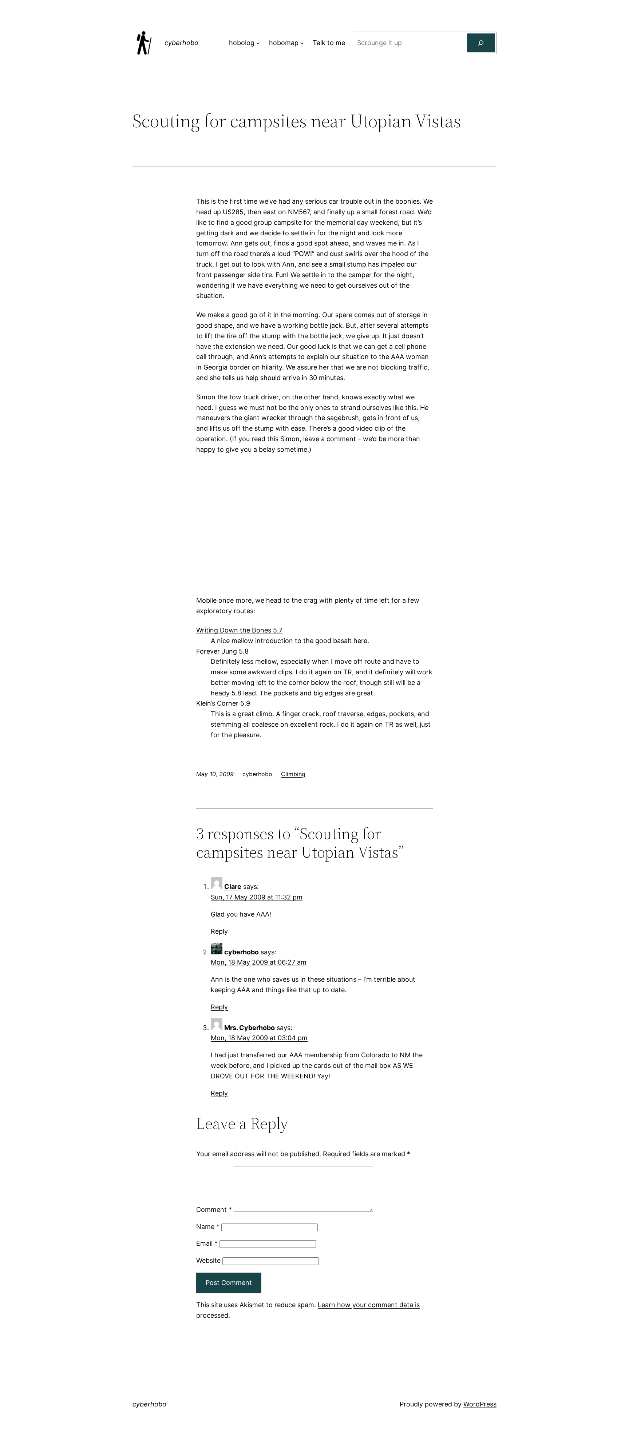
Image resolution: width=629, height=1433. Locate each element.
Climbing (293, 774)
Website (208, 1260)
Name (207, 1226)
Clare (232, 886)
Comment (214, 1209)
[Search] (481, 42)
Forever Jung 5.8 (222, 651)
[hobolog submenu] (258, 43)
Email (207, 1243)
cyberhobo (181, 43)
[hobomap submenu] (302, 43)
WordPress (480, 1404)
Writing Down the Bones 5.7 (239, 630)
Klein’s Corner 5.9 (223, 703)
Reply (219, 931)
